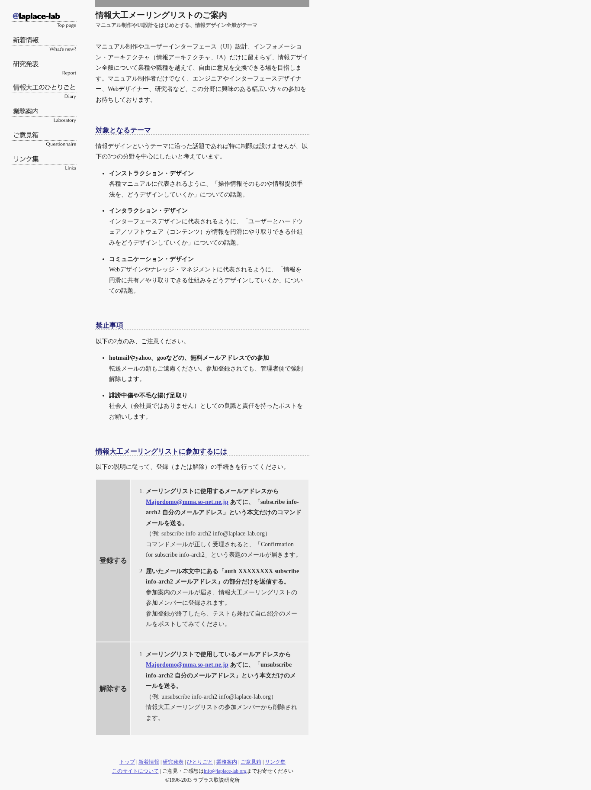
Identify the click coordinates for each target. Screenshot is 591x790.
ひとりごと (200, 762)
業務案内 (226, 762)
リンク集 (275, 762)
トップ (127, 762)
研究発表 (173, 762)
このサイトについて (135, 771)
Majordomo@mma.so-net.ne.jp (187, 502)
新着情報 (148, 762)
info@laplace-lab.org (225, 771)
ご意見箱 (251, 762)
